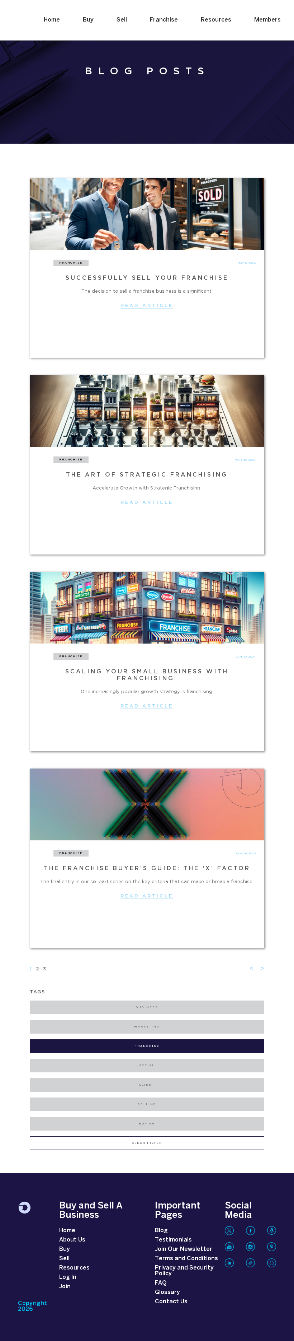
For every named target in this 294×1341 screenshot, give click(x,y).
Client (147, 1085)
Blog (161, 1230)
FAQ (161, 1283)
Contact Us (171, 1301)
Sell (122, 20)
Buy (88, 20)
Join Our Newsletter (183, 1249)
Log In (67, 1277)
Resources (216, 20)
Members (267, 20)
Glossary (167, 1292)
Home (52, 20)
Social (147, 1065)
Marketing (147, 1026)
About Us (72, 1240)
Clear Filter (147, 1143)
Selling (147, 1104)
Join (65, 1286)
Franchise (164, 20)
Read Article (146, 305)
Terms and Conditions (186, 1258)
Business (147, 1007)
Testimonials (173, 1240)
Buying (147, 1123)
